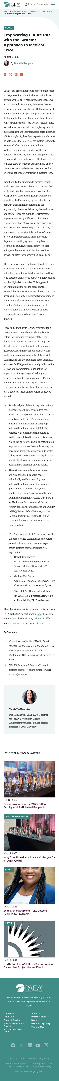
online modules (25, 543)
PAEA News (47, 12)
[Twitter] (21, 1045)
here (39, 614)
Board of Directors (12, 1020)
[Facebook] (13, 1045)
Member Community (38, 4)
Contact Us (9, 1014)
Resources (16, 12)
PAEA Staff (9, 1017)
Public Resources (31, 12)
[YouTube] (38, 1045)
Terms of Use (37, 1027)
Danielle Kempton (23, 63)
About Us (35, 1014)
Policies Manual (38, 1017)
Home (6, 12)
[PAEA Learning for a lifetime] (12, 4)
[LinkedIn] (30, 1045)
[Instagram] (46, 1045)
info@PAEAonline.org (41, 1067)
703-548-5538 (21, 1067)
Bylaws (34, 1020)
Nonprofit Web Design (25, 1072)
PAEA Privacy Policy (40, 1024)
